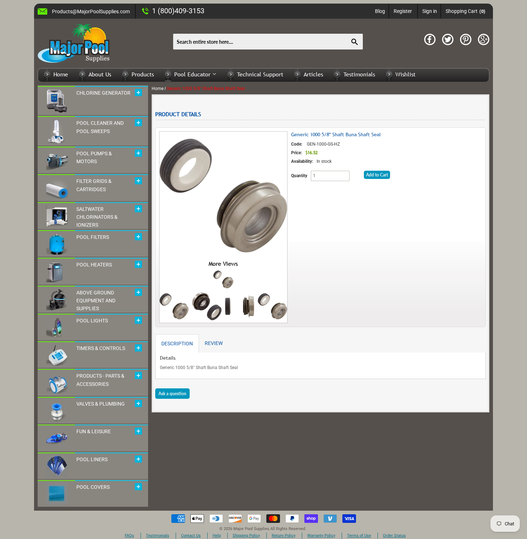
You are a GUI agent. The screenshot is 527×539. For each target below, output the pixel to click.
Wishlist (405, 74)
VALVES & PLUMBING (100, 404)
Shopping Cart (465, 11)
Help (217, 535)
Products (143, 74)
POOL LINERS (92, 459)
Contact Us (191, 535)
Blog (380, 11)
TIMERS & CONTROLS (100, 348)
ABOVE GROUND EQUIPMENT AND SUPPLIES (95, 301)
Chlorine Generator (103, 93)
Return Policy (283, 535)
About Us (100, 74)
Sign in (429, 11)
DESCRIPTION (177, 343)
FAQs (129, 535)
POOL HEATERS (94, 265)
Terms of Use (359, 535)
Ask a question (172, 393)
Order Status (394, 535)
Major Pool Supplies (251, 528)
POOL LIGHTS (92, 320)
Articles (313, 74)
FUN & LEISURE (93, 431)
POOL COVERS (93, 487)
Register (403, 11)
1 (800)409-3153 (178, 10)
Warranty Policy (321, 535)
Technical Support (260, 74)
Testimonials (359, 74)
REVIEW (214, 343)
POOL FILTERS (92, 237)
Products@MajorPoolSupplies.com (91, 11)
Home (60, 74)
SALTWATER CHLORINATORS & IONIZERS (97, 217)
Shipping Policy (246, 535)
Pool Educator (193, 74)
